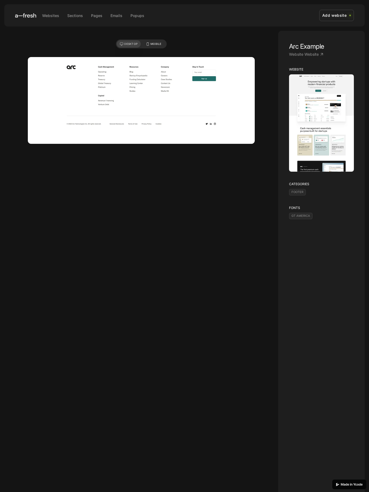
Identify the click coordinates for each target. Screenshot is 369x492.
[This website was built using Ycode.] (349, 484)
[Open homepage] (25, 15)
